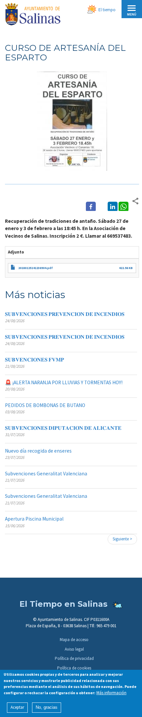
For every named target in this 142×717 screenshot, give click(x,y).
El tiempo (107, 10)
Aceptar (17, 707)
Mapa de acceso (74, 639)
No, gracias (46, 707)
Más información (111, 693)
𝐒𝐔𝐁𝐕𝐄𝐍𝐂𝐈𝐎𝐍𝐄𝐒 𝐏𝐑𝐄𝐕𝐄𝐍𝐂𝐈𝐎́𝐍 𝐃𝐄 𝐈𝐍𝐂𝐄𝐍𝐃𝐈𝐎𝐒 (64, 314)
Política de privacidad (74, 658)
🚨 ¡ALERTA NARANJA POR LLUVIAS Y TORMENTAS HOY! (64, 382)
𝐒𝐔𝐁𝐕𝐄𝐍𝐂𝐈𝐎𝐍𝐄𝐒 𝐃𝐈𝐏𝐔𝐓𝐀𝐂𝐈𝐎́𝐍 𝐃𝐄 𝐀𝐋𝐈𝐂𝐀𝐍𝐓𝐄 (63, 428)
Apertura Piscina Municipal (34, 519)
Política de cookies (74, 668)
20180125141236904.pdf (35, 268)
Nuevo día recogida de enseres (38, 451)
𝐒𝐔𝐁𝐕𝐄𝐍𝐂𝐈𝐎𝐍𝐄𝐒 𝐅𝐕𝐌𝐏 (34, 360)
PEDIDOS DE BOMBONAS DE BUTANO (45, 405)
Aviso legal (74, 649)
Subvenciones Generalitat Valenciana (46, 473)
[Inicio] (32, 15)
